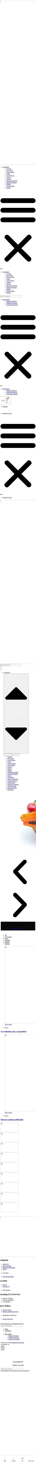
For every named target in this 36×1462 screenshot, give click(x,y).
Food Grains (10, 172)
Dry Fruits (10, 170)
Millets (9, 184)
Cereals (9, 169)
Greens (9, 177)
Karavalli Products (12, 305)
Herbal (9, 179)
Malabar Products (12, 303)
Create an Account (18, 1365)
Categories (6, 167)
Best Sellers (6, 299)
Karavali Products (12, 181)
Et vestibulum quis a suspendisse (13, 1031)
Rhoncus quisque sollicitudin (12, 1120)
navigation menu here (17, 1342)
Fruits (8, 174)
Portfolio (20, 928)
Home (15, 928)
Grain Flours (10, 175)
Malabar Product (12, 182)
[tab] (8, 754)
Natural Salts (10, 186)
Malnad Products (12, 301)
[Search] (33, 1326)
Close (2, 1346)
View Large (8, 1024)
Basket (9, 188)
